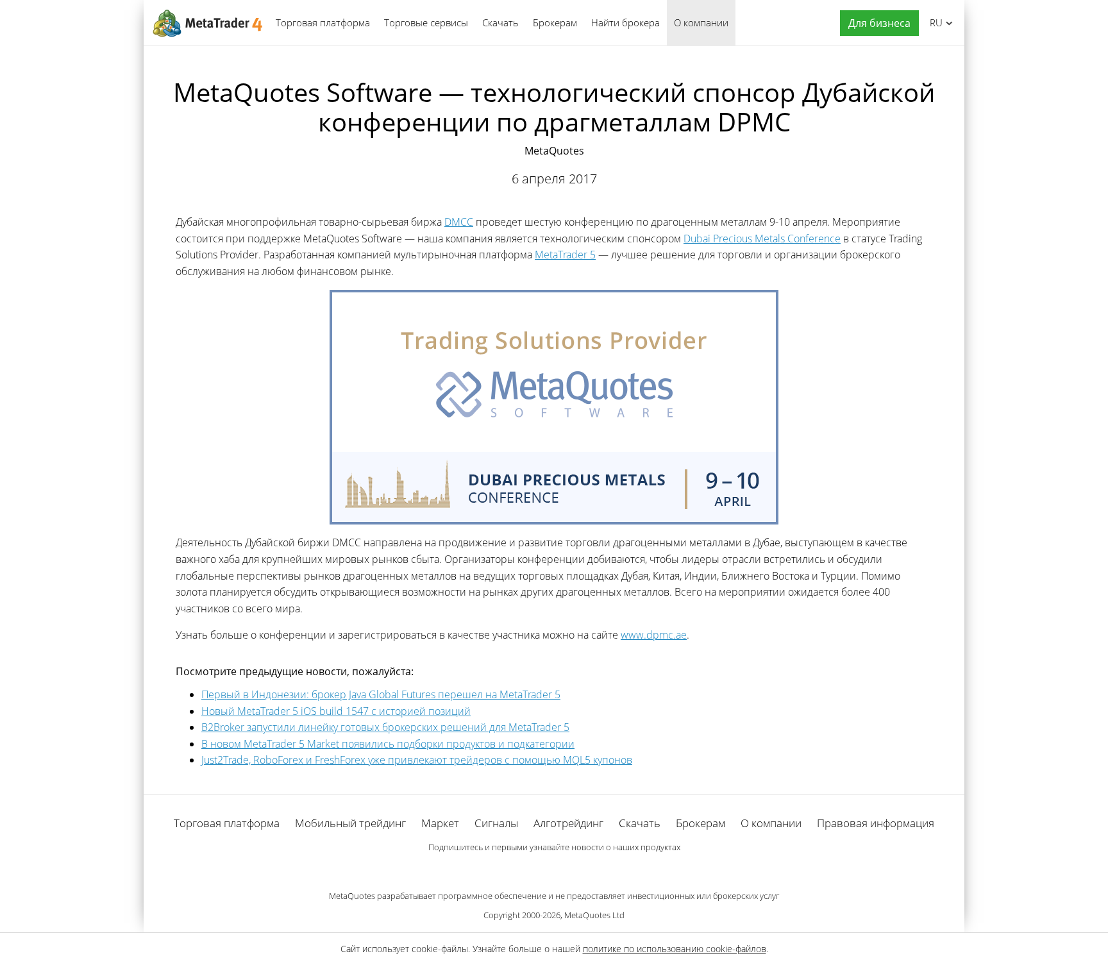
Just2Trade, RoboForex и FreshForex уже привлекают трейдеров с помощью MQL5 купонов (416, 760)
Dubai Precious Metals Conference (762, 238)
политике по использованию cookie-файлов (674, 949)
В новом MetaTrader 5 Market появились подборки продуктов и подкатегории (388, 744)
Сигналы (496, 823)
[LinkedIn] (554, 869)
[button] (876, 23)
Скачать (500, 22)
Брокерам (555, 22)
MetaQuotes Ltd (594, 915)
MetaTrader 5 (565, 255)
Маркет (440, 823)
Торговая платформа (323, 22)
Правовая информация (875, 823)
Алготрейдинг (568, 823)
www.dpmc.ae (654, 635)
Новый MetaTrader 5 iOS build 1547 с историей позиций (336, 711)
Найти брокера (625, 22)
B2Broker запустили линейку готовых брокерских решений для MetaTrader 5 (385, 727)
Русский (934, 22)
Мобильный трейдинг (350, 823)
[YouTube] (574, 869)
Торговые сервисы (426, 22)
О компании (701, 22)
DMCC (458, 222)
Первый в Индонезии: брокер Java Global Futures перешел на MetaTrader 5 (380, 694)
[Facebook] (533, 869)
